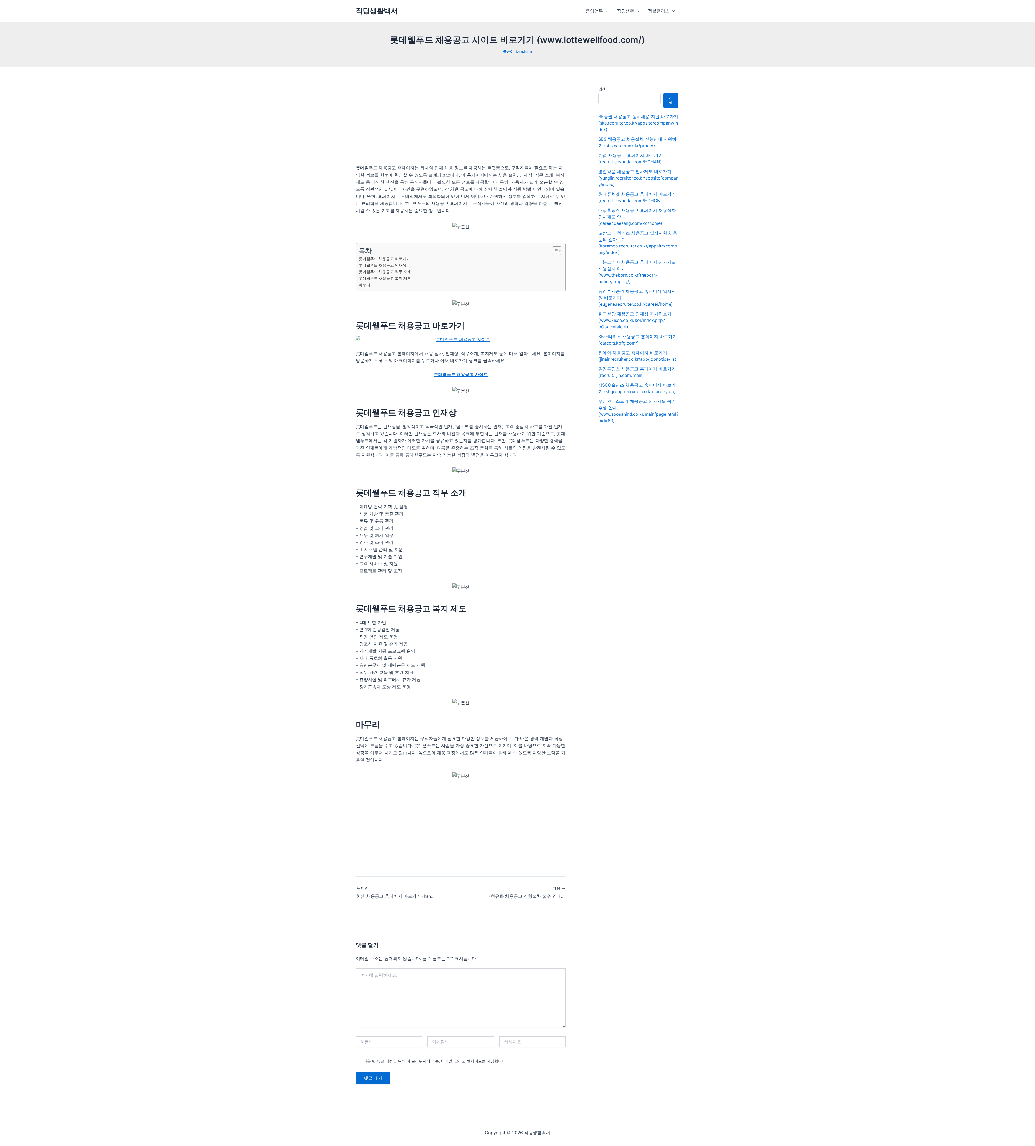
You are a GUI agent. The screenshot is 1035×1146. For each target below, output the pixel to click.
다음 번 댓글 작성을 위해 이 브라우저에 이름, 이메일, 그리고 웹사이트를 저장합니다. (435, 1061)
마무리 (364, 285)
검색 (602, 89)
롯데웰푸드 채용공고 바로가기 (384, 258)
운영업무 (594, 10)
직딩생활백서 (377, 10)
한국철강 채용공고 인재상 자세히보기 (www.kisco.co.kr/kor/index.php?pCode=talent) (634, 320)
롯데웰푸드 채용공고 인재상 (382, 265)
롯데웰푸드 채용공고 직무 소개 (385, 271)
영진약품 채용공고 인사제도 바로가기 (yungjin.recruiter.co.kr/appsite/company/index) (638, 178)
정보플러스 (659, 10)
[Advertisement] (461, 124)
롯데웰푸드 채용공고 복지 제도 (385, 278)
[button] (605, 11)
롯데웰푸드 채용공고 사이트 (461, 374)
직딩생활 (625, 10)
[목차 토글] (554, 250)
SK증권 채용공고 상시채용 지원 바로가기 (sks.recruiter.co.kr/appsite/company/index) (638, 123)
